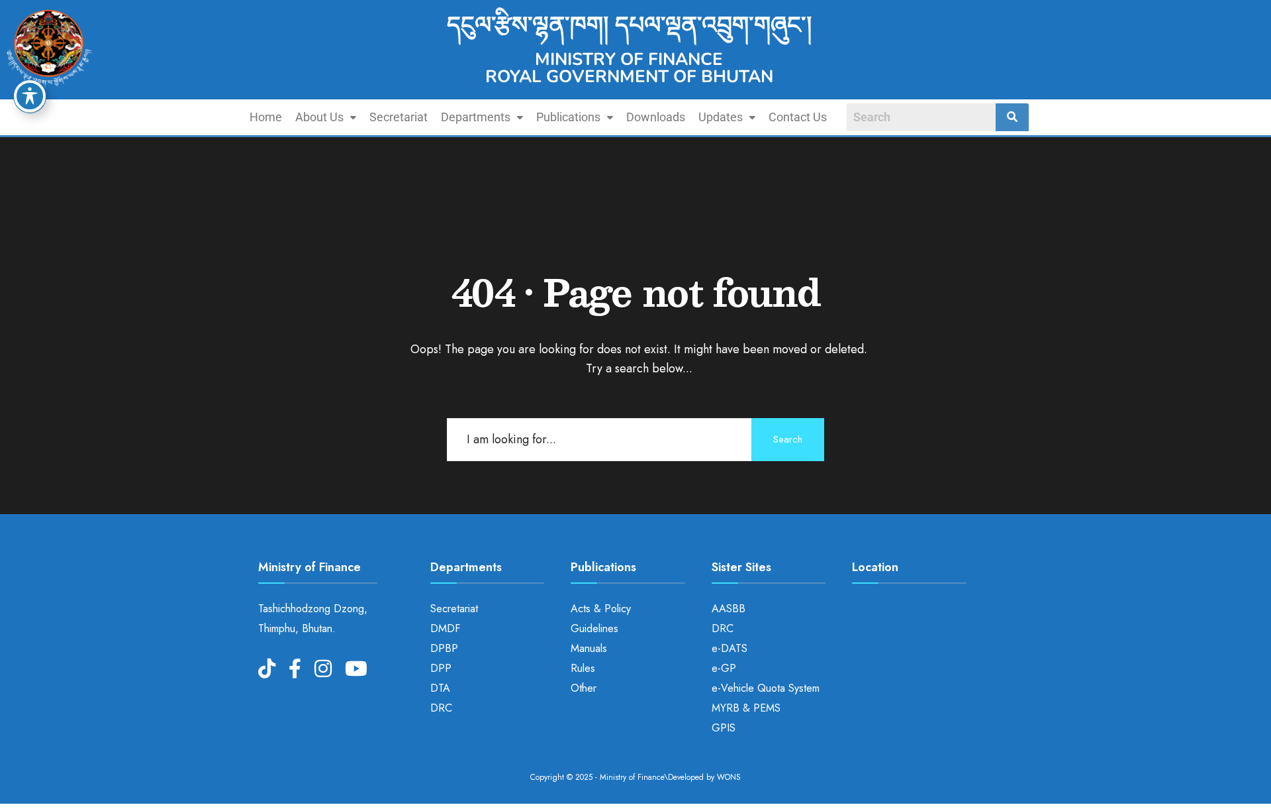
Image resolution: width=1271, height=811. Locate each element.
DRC (441, 708)
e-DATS (729, 648)
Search (787, 439)
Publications (568, 117)
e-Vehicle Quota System (766, 688)
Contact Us (798, 117)
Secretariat (398, 117)
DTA (440, 688)
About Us (319, 117)
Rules (583, 668)
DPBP (444, 648)
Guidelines (594, 628)
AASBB (728, 608)
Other (583, 688)
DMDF (445, 628)
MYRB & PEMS (746, 708)
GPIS (723, 727)
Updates (720, 117)
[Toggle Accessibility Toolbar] (30, 96)
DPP (440, 668)
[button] (326, 117)
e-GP (724, 668)
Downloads (655, 117)
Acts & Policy (601, 608)
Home (266, 117)
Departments (475, 117)
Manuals (589, 648)
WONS (729, 777)
